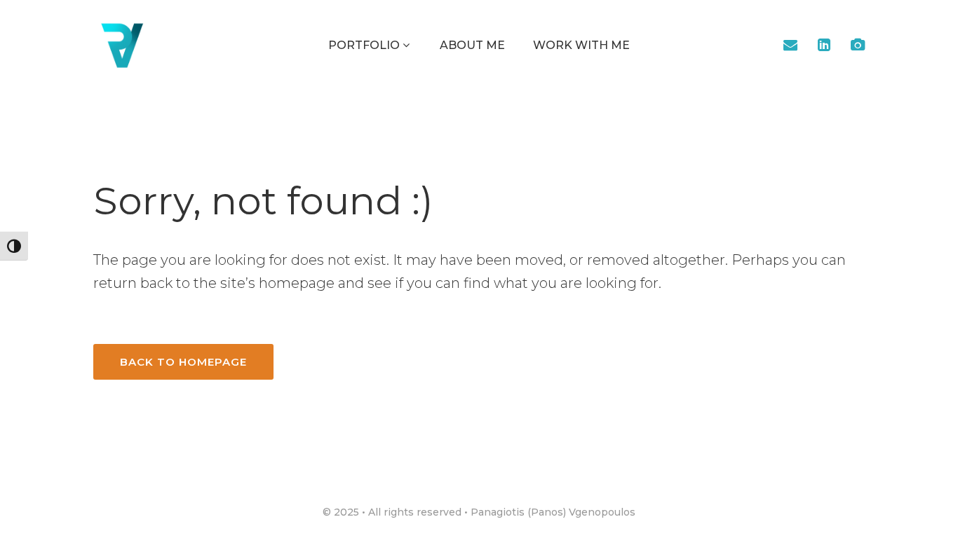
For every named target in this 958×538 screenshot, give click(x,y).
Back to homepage (183, 361)
